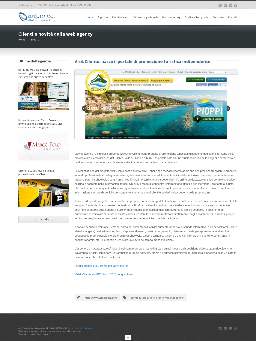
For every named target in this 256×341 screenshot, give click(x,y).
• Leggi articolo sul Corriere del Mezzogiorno (101, 265)
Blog (33, 39)
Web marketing (171, 17)
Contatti (233, 17)
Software (218, 17)
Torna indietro (43, 219)
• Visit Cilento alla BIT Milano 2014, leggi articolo (104, 274)
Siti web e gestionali (146, 17)
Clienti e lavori (120, 17)
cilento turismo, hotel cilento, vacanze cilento (157, 297)
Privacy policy (72, 328)
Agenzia (103, 17)
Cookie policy (87, 328)
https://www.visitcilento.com (101, 297)
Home (90, 17)
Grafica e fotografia (196, 17)
